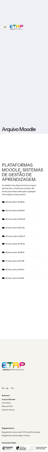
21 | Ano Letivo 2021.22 (14, 228)
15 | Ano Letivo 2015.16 (14, 278)
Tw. (12, 388)
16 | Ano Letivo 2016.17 (14, 269)
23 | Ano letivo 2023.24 (14, 210)
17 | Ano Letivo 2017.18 (14, 261)
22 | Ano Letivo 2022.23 (15, 219)
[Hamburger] (5, 27)
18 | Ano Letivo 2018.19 (14, 252)
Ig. (7, 388)
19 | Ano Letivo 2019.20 (15, 244)
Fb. (3, 388)
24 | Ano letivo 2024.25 (14, 202)
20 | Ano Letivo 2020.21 (15, 236)
